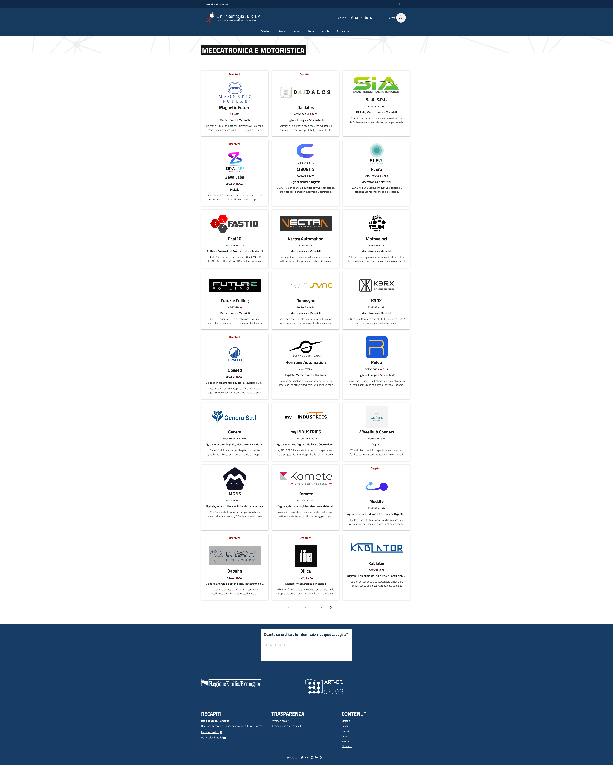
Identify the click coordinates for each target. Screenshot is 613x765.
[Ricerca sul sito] (401, 18)
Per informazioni (210, 732)
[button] (401, 4)
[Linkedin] (366, 18)
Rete (344, 736)
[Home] (234, 18)
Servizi (345, 731)
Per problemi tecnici (212, 737)
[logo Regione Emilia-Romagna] (231, 683)
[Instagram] (361, 18)
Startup (346, 721)
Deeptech (235, 74)
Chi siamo (347, 746)
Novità (345, 741)
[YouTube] (356, 18)
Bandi (345, 726)
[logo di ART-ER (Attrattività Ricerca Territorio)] (324, 686)
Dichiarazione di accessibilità (286, 726)
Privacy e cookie (280, 721)
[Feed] (371, 18)
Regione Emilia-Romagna (216, 3)
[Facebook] (352, 18)
